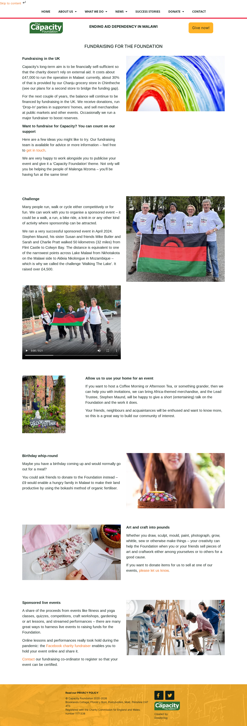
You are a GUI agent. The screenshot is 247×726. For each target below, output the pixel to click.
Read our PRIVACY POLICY (81, 692)
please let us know (154, 570)
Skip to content (11, 3)
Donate (174, 12)
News (119, 12)
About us (65, 12)
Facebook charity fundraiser (68, 646)
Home (45, 12)
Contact (199, 12)
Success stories (147, 12)
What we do (94, 12)
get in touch (35, 150)
